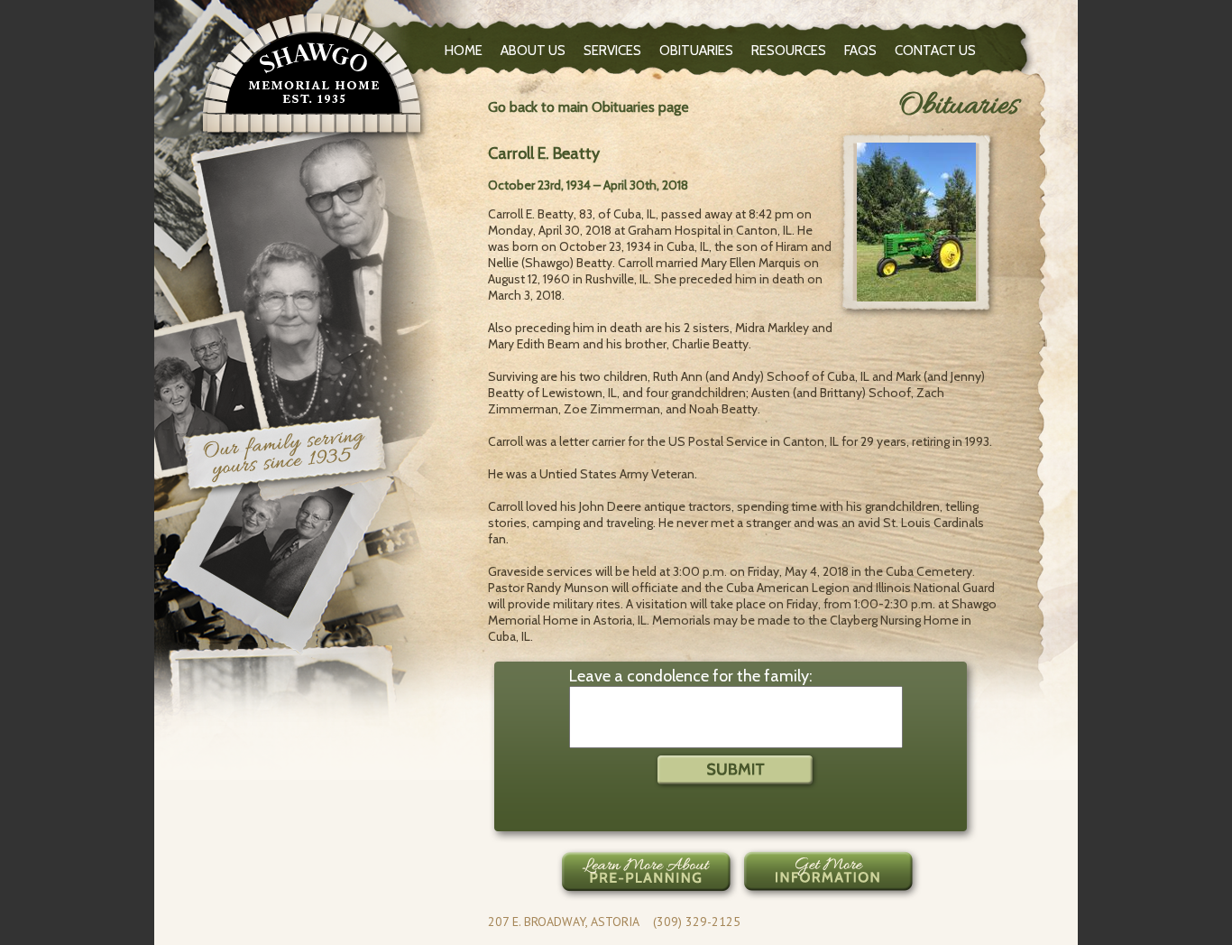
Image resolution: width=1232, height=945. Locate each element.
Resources (788, 50)
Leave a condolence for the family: (691, 676)
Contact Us (935, 50)
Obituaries (696, 50)
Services (612, 50)
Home (464, 50)
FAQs (860, 50)
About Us (533, 50)
